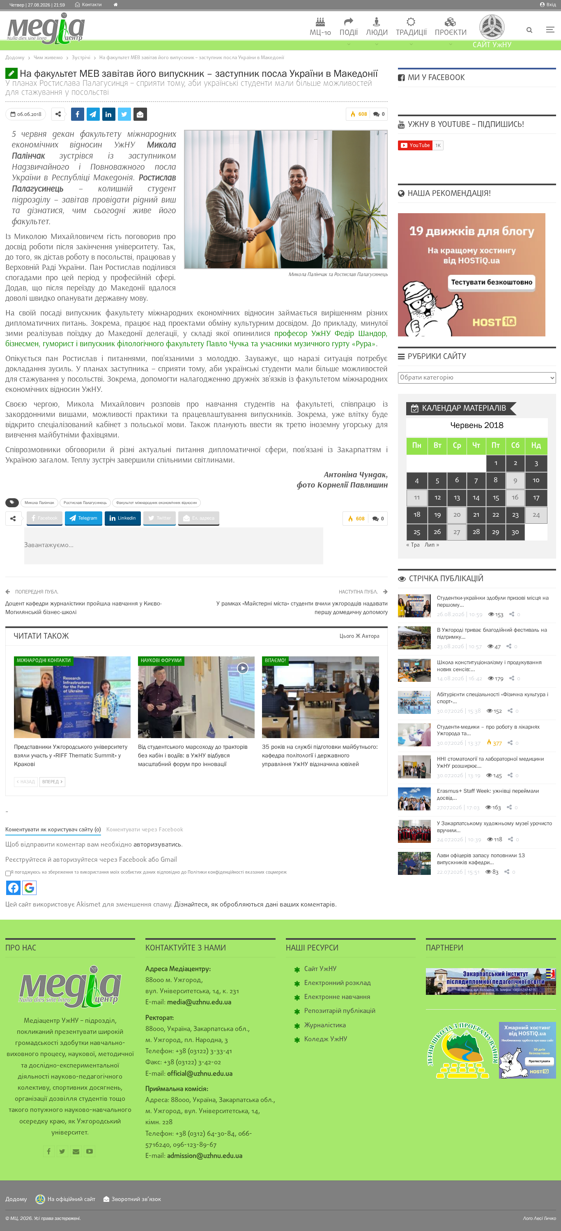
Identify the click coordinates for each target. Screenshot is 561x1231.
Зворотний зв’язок (136, 1199)
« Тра (413, 545)
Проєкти (451, 33)
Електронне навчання (337, 997)
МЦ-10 (320, 33)
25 (417, 532)
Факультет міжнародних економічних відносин (156, 502)
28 (476, 532)
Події (349, 33)
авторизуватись (157, 845)
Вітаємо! (275, 661)
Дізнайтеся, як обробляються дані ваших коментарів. (255, 905)
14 (476, 497)
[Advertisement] (223, 545)
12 (438, 497)
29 (495, 532)
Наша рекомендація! (448, 194)
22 (495, 515)
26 (437, 532)
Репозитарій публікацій (339, 1011)
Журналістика (325, 1026)
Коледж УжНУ (325, 1040)
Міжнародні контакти (44, 661)
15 (496, 497)
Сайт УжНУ (320, 969)
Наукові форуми (161, 661)
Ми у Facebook (435, 78)
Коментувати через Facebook (144, 830)
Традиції (411, 33)
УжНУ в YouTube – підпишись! (465, 125)
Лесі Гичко (545, 1218)
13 (457, 497)
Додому (16, 1199)
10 (536, 480)
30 (515, 532)
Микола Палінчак (39, 502)
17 (536, 497)
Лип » (432, 545)
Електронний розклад (337, 983)
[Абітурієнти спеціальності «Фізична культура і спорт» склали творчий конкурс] (414, 702)
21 (476, 515)
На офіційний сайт (71, 1199)
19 (437, 515)
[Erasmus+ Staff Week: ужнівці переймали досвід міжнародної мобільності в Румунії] (414, 798)
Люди (377, 33)
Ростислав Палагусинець (85, 502)
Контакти (91, 5)
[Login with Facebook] (13, 888)
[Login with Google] (29, 888)
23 (515, 515)
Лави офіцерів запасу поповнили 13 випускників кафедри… (481, 858)
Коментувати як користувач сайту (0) (53, 830)
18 (417, 515)
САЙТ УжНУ (492, 45)
